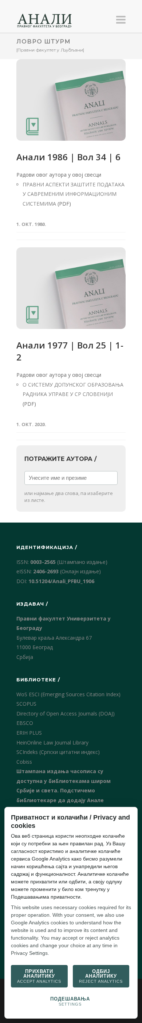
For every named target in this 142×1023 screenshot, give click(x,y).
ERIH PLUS (29, 732)
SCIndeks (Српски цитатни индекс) (58, 751)
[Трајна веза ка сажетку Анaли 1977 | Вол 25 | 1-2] (71, 288)
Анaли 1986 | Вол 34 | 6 (68, 157)
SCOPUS (26, 703)
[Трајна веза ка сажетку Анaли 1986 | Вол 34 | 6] (71, 100)
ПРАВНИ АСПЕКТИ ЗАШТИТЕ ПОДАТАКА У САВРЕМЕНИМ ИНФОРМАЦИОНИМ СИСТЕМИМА (74, 194)
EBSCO (24, 722)
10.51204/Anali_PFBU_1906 (61, 581)
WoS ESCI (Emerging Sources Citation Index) (68, 694)
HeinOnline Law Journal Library (52, 742)
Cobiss (24, 761)
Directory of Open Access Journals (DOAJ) (65, 713)
